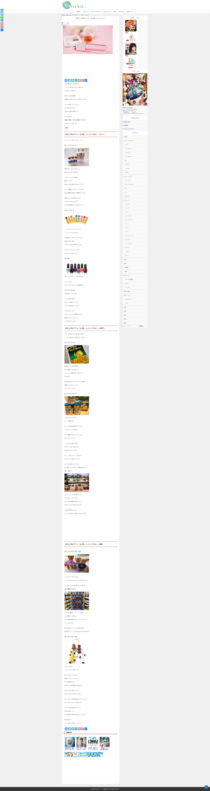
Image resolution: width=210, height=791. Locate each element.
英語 (125, 315)
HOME (78, 11)
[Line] (2, 16)
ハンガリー (128, 239)
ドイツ (126, 231)
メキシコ (127, 287)
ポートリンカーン (129, 184)
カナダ (126, 283)
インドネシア (128, 148)
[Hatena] (2, 20)
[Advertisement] (90, 66)
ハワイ (125, 192)
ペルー (126, 303)
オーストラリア (106, 11)
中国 (115, 11)
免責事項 (126, 125)
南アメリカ (129, 11)
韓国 (125, 323)
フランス (127, 247)
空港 (125, 311)
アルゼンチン (128, 299)
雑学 (125, 319)
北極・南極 (127, 291)
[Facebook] (2, 10)
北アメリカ (121, 11)
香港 (126, 271)
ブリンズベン (128, 180)
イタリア (127, 208)
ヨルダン (127, 172)
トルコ (126, 227)
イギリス (127, 204)
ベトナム (127, 168)
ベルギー (127, 251)
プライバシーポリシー (129, 128)
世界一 (125, 259)
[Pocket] (2, 23)
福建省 (126, 267)
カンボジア (128, 152)
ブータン (127, 164)
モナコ (126, 255)
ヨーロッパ (85, 11)
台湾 (125, 307)
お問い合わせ (127, 121)
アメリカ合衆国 (129, 279)
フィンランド (128, 243)
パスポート (127, 196)
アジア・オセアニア (95, 11)
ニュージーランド (129, 235)
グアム (68, 22)
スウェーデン (128, 216)
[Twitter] (2, 13)
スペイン (127, 224)
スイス (126, 212)
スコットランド (129, 220)
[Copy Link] (2, 26)
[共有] (2, 29)
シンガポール (128, 156)
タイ (126, 160)
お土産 (125, 136)
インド (126, 144)
